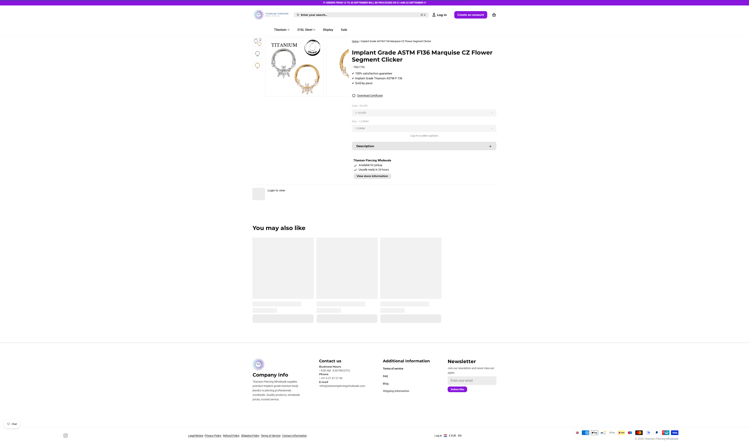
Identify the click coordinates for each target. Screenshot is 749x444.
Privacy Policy (213, 435)
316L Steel (304, 30)
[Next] (316, 92)
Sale (344, 30)
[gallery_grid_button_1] (308, 92)
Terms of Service (270, 435)
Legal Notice (195, 435)
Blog (386, 383)
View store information (372, 176)
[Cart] (494, 15)
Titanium (280, 30)
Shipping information (396, 391)
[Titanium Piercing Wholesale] (272, 15)
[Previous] (298, 92)
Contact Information (294, 435)
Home (355, 41)
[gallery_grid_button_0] (304, 92)
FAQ (385, 376)
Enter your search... (363, 14)
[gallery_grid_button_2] (311, 92)
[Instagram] (65, 435)
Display (328, 30)
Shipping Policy (250, 435)
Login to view (276, 190)
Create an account (470, 15)
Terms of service (393, 368)
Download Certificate (370, 95)
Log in (438, 435)
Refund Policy (231, 435)
